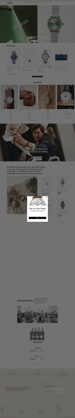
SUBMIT (37, 217)
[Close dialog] (47, 197)
